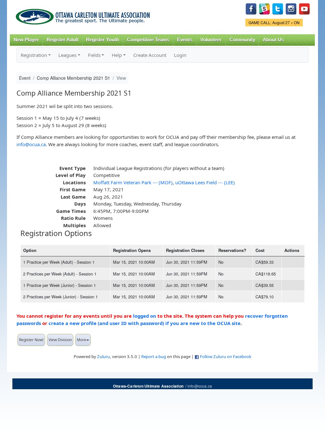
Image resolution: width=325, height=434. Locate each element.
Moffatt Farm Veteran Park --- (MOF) (133, 182)
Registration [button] (34, 55)
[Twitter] (277, 8)
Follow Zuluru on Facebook (225, 356)
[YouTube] (304, 8)
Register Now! (31, 339)
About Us (273, 39)
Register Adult (62, 39)
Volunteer (211, 39)
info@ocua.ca (31, 144)
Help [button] (117, 55)
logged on (144, 316)
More (81, 339)
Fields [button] (94, 55)
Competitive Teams (148, 39)
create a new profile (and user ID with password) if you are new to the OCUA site (145, 323)
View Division (60, 339)
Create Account (149, 55)
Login (180, 55)
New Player (26, 39)
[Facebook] (251, 8)
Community (242, 39)
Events (184, 39)
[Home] (84, 14)
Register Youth (102, 39)
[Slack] (264, 8)
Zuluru (103, 356)
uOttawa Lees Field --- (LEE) (205, 182)
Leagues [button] (67, 55)
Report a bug (153, 356)
